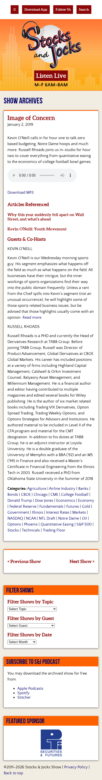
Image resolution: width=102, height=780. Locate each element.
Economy (86, 500)
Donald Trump (19, 500)
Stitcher (24, 697)
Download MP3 (20, 192)
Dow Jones (44, 500)
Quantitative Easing (57, 524)
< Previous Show (24, 561)
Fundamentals (51, 506)
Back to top (13, 773)
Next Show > (82, 561)
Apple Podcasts (30, 688)
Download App (36, 9)
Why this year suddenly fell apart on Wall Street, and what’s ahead (45, 216)
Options (14, 524)
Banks (83, 488)
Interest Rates (57, 512)
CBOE (26, 494)
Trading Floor (54, 530)
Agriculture (36, 488)
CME (54, 494)
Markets (79, 512)
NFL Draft (47, 518)
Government (18, 512)
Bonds (12, 494)
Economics (65, 500)
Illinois (37, 512)
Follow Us (63, 9)
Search (84, 9)
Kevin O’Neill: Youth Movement (37, 229)
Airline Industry (62, 488)
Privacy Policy (76, 767)
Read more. (32, 317)
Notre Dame (68, 518)
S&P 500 (84, 524)
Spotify (23, 693)
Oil (84, 518)
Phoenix (31, 524)
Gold (86, 506)
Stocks (13, 530)
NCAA (31, 518)
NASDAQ (15, 518)
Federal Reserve (22, 506)
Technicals (31, 530)
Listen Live (51, 75)
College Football (74, 494)
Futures (72, 506)
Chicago (41, 494)
